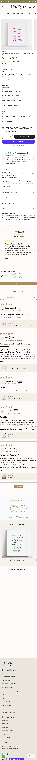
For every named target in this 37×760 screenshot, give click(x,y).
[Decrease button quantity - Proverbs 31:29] (4, 137)
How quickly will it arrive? (10, 193)
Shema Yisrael (5, 724)
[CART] (34, 7)
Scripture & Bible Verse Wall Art (10, 738)
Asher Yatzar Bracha (7, 731)
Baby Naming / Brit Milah (9, 684)
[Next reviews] (34, 158)
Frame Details (6, 198)
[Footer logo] (9, 664)
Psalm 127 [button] (10, 436)
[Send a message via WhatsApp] (3, 756)
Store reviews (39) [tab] (27, 292)
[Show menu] (2, 7)
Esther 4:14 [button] (11, 477)
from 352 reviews (18, 237)
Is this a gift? (6, 208)
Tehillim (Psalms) (6, 734)
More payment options (18, 146)
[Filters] (2, 298)
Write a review (18, 284)
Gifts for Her (5, 695)
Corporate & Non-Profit (8, 712)
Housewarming (6, 680)
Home (3, 51)
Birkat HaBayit (5, 727)
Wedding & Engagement (8, 677)
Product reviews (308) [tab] (9, 292)
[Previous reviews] (3, 158)
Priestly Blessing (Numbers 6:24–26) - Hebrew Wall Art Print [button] (21, 325)
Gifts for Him (5, 698)
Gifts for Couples (6, 705)
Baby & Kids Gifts (6, 702)
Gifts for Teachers (6, 709)
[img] (18, 234)
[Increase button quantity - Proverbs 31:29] (10, 137)
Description (5, 169)
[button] (6, 61)
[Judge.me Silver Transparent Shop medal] (14, 508)
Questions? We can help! (10, 203)
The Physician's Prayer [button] (14, 398)
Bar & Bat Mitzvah (6, 673)
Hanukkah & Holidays (7, 687)
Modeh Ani (5, 720)
